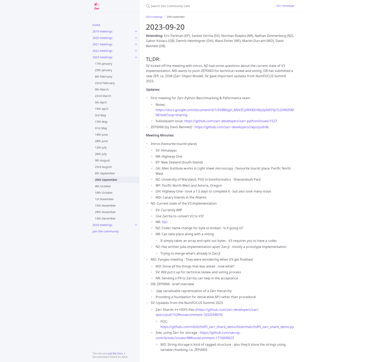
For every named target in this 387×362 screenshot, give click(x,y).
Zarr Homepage (285, 5)
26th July (101, 154)
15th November (105, 205)
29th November (105, 212)
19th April (101, 109)
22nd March (103, 96)
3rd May (100, 115)
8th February (103, 76)
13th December (105, 218)
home (96, 25)
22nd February (105, 83)
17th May (101, 122)
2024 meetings (102, 225)
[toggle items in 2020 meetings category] (136, 38)
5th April (101, 102)
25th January (103, 70)
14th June (101, 134)
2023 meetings (102, 57)
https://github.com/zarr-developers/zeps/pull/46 (232, 127)
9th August (102, 160)
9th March (102, 89)
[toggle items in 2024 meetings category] (136, 225)
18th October (104, 193)
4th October (103, 186)
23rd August (103, 167)
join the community (106, 231)
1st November (104, 199)
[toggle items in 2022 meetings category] (136, 51)
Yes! (164, 222)
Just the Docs (115, 353)
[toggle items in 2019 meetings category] (136, 31)
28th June (101, 141)
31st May (101, 128)
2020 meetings (102, 38)
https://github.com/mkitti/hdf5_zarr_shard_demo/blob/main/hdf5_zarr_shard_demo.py (227, 327)
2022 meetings (102, 51)
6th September (105, 173)
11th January (103, 64)
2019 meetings (102, 31)
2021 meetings (102, 44)
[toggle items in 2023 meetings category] (136, 57)
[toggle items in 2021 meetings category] (136, 44)
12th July (101, 147)
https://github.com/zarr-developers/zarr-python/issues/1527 (230, 121)
